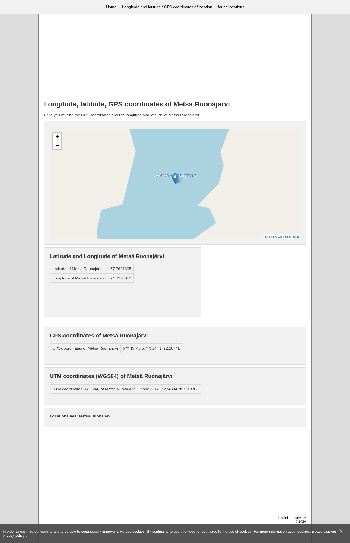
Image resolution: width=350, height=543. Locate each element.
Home (111, 7)
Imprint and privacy (292, 518)
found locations (231, 7)
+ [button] (57, 136)
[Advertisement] (175, 57)
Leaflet (267, 236)
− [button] (57, 145)
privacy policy (14, 535)
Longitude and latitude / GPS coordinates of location (167, 7)
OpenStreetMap (288, 236)
